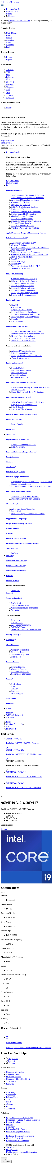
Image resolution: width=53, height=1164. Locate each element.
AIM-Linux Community (21, 625)
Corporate (10, 639)
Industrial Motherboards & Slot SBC (26, 314)
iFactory (9, 462)
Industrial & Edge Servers (15, 472)
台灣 (8, 89)
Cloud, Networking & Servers (17, 326)
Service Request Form (20, 605)
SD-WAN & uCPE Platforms (23, 338)
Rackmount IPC (17, 321)
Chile (8, 42)
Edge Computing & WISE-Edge (17, 439)
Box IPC (15, 305)
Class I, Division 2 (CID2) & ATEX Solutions (30, 247)
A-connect (10, 1109)
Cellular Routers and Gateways (24, 279)
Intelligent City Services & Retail (18, 397)
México (9, 38)
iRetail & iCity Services (14, 504)
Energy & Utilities (12, 457)
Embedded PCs (17, 209)
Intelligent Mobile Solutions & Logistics (20, 382)
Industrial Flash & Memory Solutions (26, 221)
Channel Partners (12, 581)
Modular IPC (16, 319)
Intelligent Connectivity (14, 274)
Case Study (10, 1092)
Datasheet (5, 829)
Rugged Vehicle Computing (16, 519)
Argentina (10, 40)
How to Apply (17, 693)
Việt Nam (10, 98)
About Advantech (12, 645)
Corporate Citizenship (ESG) (18, 1079)
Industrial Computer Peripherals (24, 312)
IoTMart (9, 713)
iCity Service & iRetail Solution (24, 404)
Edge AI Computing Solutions (23, 444)
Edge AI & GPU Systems (21, 310)
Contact (9, 708)
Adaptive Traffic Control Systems (25, 496)
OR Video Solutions (19, 377)
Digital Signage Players (20, 204)
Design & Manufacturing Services (18, 523)
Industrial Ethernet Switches (22, 283)
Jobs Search (11, 1081)
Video (8, 1099)
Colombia (10, 45)
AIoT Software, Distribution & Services (27, 195)
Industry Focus (12, 1097)
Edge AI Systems (18, 447)
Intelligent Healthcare (14, 363)
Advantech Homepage (10, 2)
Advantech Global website (19, 20)
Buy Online (13, 1058)
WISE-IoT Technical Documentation (26, 629)
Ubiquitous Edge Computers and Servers (28, 513)
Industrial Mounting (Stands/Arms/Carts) (21, 414)
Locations (15, 691)
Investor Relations (12, 662)
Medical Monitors (18, 375)
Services (9, 555)
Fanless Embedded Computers (23, 214)
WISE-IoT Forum (18, 627)
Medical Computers (19, 373)
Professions (16, 684)
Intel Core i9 (11, 729)
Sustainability (11, 698)
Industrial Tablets (18, 390)
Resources (15, 620)
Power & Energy (18, 261)
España (9, 59)
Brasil (8, 35)
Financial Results (18, 667)
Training (14, 689)
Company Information (20, 650)
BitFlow (14, 553)
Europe (9, 57)
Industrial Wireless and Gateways (24, 290)
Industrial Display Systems (22, 218)
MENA (9, 108)
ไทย (8, 93)
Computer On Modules (20, 202)
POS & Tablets (17, 407)
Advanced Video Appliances (23, 351)
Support (9, 593)
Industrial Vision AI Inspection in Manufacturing (31, 486)
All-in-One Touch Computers (23, 509)
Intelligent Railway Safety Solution (25, 499)
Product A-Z (10, 429)
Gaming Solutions (12, 528)
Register (9, 9)
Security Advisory (13, 635)
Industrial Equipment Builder (17, 477)
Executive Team (17, 652)
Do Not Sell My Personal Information (21, 1152)
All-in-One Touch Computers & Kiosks (27, 402)
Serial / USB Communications (23, 295)
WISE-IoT (15, 590)
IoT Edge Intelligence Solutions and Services (22, 543)
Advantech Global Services (16, 561)
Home (8, 722)
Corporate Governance (20, 669)
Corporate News (13, 1074)
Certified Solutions (18, 245)
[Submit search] (10, 148)
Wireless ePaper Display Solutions (25, 228)
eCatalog (9, 1104)
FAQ (8, 1106)
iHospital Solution (18, 368)
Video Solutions (11, 548)
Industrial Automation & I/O (16, 238)
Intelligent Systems (13, 300)
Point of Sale (16, 511)
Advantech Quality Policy (15, 571)
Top (5, 1159)
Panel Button (6, 143)
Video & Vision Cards (20, 358)
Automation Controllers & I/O (23, 243)
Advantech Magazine (20, 654)
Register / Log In (13, 152)
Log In (17, 9)
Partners (9, 576)
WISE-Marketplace (14, 715)
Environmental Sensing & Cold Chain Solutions (30, 387)
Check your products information (24, 608)
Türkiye (9, 95)
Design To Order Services (15, 566)
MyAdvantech (12, 11)
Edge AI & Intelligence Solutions (24, 207)
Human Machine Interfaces (22, 257)
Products (9, 185)
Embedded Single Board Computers (26, 211)
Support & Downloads (14, 598)
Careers (9, 679)
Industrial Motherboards (21, 223)
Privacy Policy (12, 1149)
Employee (10, 703)
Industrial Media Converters (22, 286)
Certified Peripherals (13, 419)
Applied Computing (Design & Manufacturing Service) (26, 233)
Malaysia (10, 85)
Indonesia (10, 77)
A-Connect (10, 717)
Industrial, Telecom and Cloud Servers (26, 331)
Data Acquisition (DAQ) (21, 250)
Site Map (10, 1147)
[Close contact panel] (2, 1033)
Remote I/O (16, 264)
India (8, 75)
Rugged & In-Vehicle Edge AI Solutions (27, 392)
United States (11, 33)
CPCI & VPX (17, 307)
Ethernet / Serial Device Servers (24, 281)
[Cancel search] (12, 148)
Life (13, 686)
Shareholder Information (21, 674)
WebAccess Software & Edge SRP (25, 266)
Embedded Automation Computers (25, 252)
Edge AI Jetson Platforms (21, 353)
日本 (8, 79)
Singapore (12, 16)
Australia (10, 70)
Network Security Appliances (23, 336)
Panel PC (15, 259)
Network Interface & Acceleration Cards (27, 334)
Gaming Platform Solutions (22, 216)
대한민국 (10, 82)
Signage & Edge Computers (22, 409)
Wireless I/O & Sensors (20, 268)
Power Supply (17, 424)
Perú (8, 47)
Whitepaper (11, 1095)
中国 (8, 72)
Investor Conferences (20, 671)
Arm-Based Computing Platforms (25, 200)
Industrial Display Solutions (16, 538)
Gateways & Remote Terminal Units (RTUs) (29, 254)
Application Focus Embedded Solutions (27, 197)
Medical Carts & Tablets (21, 370)
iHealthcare (10, 467)
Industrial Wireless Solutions (22, 225)
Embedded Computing (14, 190)
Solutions (10, 434)
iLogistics (9, 533)
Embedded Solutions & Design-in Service (21, 452)
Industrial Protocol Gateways (23, 288)
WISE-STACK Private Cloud (23, 341)
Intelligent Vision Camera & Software (26, 355)
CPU (8, 726)
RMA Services (17, 603)
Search (9, 14)
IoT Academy (17, 622)
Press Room (16, 657)
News (8, 1102)
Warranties (15, 610)
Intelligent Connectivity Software (24, 293)
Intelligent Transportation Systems (25, 317)
